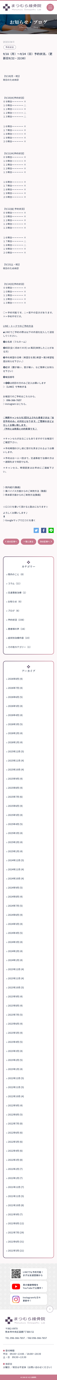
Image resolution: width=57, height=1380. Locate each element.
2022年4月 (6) (15, 1150)
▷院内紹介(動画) (11, 487)
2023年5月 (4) (15, 1032)
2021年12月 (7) (16, 1187)
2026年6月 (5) (15, 697)
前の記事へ (12, 541)
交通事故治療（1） (17, 592)
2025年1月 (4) (15, 851)
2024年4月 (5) (15, 932)
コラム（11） (15, 583)
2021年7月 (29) (16, 1232)
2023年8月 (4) (15, 1005)
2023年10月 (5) (16, 987)
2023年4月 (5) (15, 1041)
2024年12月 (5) (16, 860)
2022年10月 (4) (16, 1096)
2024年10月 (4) (16, 878)
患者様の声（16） (17, 628)
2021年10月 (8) (16, 1205)
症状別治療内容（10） (19, 637)
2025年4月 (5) (15, 824)
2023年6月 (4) (15, 1023)
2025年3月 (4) (15, 833)
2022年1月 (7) (15, 1178)
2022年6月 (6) (15, 1132)
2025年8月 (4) (15, 787)
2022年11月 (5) (16, 1087)
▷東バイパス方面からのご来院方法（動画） (25, 491)
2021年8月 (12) (16, 1223)
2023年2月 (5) (15, 1060)
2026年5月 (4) (15, 706)
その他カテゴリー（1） (20, 647)
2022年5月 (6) (15, 1141)
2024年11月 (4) (16, 869)
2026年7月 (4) (15, 687)
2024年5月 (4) (15, 924)
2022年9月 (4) (15, 1105)
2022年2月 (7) (15, 1169)
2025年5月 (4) (15, 815)
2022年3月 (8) (15, 1159)
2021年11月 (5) (16, 1196)
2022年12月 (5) (16, 1078)
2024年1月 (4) (15, 960)
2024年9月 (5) (15, 887)
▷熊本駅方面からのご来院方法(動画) (22, 494)
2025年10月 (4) (16, 769)
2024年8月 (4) (15, 896)
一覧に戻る (28, 541)
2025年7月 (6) (15, 796)
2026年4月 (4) (15, 715)
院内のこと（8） (16, 574)
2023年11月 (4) (16, 978)
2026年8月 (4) (15, 678)
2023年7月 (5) (15, 1014)
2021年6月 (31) (16, 1241)
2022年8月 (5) (15, 1114)
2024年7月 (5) (15, 905)
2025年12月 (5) (16, 751)
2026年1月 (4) (15, 742)
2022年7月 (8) (15, 1123)
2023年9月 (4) (15, 996)
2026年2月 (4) (15, 733)
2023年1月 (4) (15, 1069)
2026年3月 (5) (15, 724)
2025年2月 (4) (15, 842)
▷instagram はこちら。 (15, 403)
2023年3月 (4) (15, 1051)
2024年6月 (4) (15, 914)
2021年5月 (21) (16, 1250)
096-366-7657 (13, 400)
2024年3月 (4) (15, 942)
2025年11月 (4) (16, 760)
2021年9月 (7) (15, 1214)
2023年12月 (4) (16, 969)
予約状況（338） (16, 619)
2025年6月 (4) (15, 805)
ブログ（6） (14, 610)
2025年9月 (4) (15, 778)
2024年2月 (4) (15, 951)
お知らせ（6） (15, 601)
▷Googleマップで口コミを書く (19, 520)
